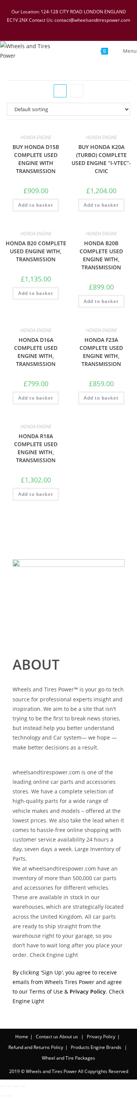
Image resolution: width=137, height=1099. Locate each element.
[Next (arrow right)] (9, 1096)
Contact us (47, 1036)
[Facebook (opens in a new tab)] (55, 27)
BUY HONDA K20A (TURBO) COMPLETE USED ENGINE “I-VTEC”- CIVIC (101, 159)
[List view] (76, 90)
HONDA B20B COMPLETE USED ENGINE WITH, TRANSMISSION (101, 255)
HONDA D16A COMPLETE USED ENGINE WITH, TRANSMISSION (35, 351)
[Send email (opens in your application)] (93, 27)
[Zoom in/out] (2, 1086)
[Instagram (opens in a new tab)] (75, 27)
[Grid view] (60, 90)
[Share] (16, 1086)
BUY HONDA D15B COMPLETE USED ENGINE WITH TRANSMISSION (36, 159)
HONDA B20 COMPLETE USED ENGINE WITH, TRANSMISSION (36, 251)
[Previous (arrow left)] (2, 1096)
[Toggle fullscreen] (9, 1086)
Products (80, 1047)
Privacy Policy (101, 1036)
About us (68, 1036)
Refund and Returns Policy (35, 1047)
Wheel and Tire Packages (68, 1058)
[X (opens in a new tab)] (45, 27)
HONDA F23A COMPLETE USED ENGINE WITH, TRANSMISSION (101, 351)
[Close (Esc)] (23, 1086)
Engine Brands (106, 1047)
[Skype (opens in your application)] (84, 27)
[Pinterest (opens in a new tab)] (65, 27)
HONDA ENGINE (36, 137)
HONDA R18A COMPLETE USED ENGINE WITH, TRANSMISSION (35, 448)
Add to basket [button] (35, 205)
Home (21, 1036)
